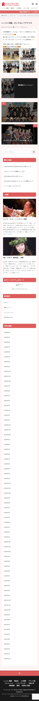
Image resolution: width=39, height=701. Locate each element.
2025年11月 (7, 376)
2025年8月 (7, 391)
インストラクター (20, 683)
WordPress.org (8, 317)
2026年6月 (7, 342)
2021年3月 (7, 644)
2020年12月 (7, 658)
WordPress (25, 696)
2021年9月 (7, 615)
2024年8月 (7, 444)
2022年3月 (7, 585)
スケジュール (34, 8)
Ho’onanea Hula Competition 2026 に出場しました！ (18, 166)
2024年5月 (7, 459)
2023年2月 (7, 532)
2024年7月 (7, 449)
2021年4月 (7, 639)
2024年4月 (7, 464)
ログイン (6, 302)
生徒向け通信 (26, 685)
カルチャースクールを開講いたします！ (15, 171)
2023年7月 (7, 507)
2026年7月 (7, 337)
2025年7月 (7, 395)
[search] (34, 152)
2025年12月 (7, 371)
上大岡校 (18, 8)
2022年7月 (7, 566)
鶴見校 (12, 8)
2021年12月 (7, 600)
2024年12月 (7, 425)
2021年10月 (7, 610)
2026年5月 (7, 347)
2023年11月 (7, 488)
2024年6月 (7, 454)
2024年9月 (7, 439)
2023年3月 (7, 527)
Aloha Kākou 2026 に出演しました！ (14, 176)
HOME (5, 15)
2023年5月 (7, 517)
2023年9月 (7, 498)
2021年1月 (7, 653)
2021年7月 (7, 624)
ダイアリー (13, 15)
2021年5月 (7, 634)
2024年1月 (7, 478)
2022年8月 (7, 561)
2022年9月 (7, 556)
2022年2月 (7, 590)
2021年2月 (7, 649)
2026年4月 (7, 352)
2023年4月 (7, 522)
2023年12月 (7, 483)
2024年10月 (7, 434)
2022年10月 (7, 551)
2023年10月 (7, 493)
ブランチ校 (26, 8)
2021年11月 (7, 605)
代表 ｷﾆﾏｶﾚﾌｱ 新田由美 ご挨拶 (13, 257)
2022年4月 (7, 580)
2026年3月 (7, 357)
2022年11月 (7, 546)
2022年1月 (7, 595)
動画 (18, 685)
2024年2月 (7, 473)
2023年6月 (7, 512)
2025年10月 (7, 381)
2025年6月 (7, 400)
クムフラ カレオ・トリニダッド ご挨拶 (15, 219)
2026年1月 (7, 366)
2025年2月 (7, 415)
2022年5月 (7, 576)
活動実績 (11, 685)
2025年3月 (7, 410)
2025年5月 (7, 405)
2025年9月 (7, 386)
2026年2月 (7, 361)
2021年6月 (7, 629)
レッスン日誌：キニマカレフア (12, 186)
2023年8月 (7, 503)
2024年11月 (7, 430)
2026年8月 (7, 332)
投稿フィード (7, 307)
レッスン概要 (5, 8)
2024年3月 (7, 468)
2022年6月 (7, 571)
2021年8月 (7, 619)
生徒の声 (31, 683)
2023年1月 (7, 537)
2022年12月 (7, 542)
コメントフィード (9, 312)
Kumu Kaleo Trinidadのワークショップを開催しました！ (19, 181)
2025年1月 (7, 420)
